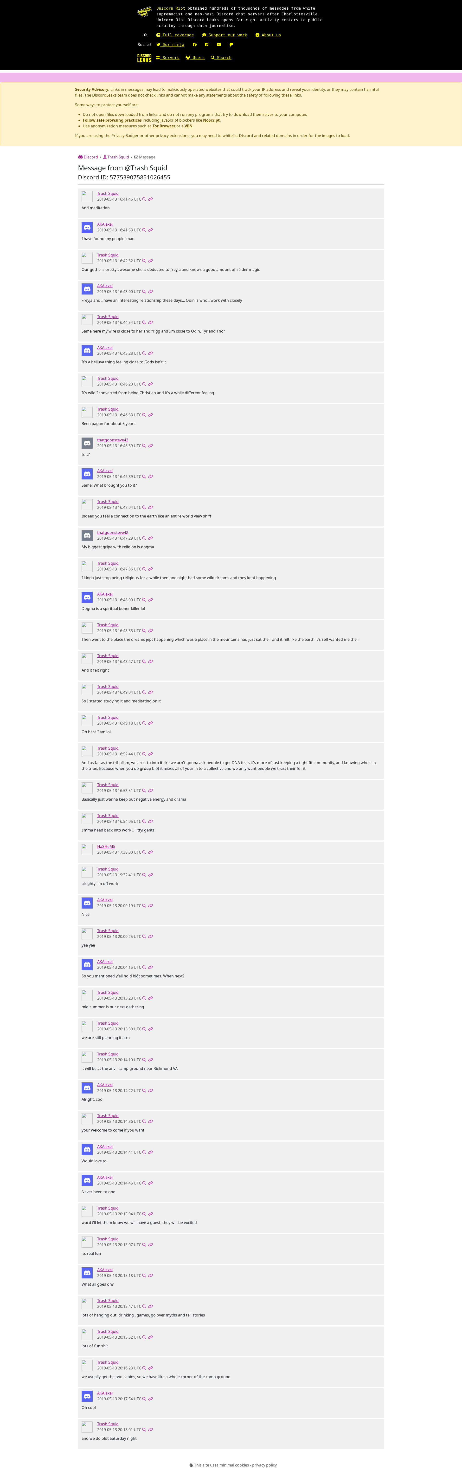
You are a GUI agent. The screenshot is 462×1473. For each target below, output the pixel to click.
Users (197, 57)
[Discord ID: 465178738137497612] (87, 849)
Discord (90, 157)
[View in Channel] (144, 199)
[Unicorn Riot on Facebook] (195, 44)
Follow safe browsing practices (112, 120)
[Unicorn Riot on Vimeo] (206, 44)
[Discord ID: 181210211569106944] (87, 196)
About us (270, 35)
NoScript (211, 120)
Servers (170, 57)
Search (223, 57)
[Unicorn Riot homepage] (144, 12)
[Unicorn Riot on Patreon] (231, 44)
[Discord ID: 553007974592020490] (87, 227)
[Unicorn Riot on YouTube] (219, 44)
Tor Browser (164, 126)
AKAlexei (105, 224)
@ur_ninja (172, 44)
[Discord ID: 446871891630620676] (87, 442)
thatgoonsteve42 (112, 440)
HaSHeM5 (106, 846)
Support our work (226, 35)
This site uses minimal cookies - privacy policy (235, 1465)
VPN (188, 126)
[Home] (144, 58)
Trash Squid (118, 157)
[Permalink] (150, 199)
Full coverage (177, 35)
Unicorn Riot (170, 8)
